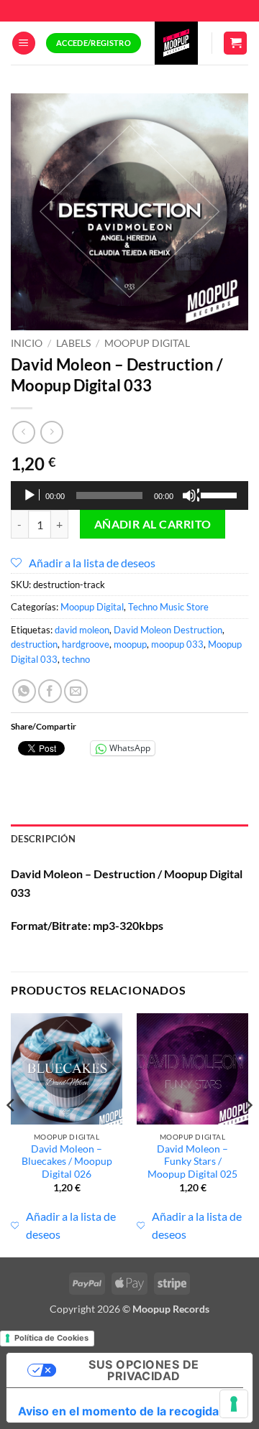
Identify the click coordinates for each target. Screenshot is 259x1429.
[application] (129, 495)
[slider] (221, 494)
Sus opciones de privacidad (143, 1370)
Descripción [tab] (43, 838)
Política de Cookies (51, 1338)
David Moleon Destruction (168, 630)
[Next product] (23, 432)
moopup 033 (177, 644)
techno (76, 659)
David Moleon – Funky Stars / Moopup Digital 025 (192, 1161)
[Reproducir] (31, 495)
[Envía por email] (76, 691)
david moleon (82, 630)
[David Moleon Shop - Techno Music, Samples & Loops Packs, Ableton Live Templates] (176, 43)
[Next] (247, 1134)
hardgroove (85, 644)
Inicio (26, 343)
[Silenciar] (190, 495)
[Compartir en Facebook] (50, 691)
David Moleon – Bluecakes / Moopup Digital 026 (67, 1161)
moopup (130, 644)
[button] (23, 43)
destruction (34, 644)
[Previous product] (51, 432)
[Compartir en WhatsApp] (24, 691)
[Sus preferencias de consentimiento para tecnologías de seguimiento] (233, 1404)
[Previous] (11, 1134)
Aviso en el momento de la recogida (118, 1411)
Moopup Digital (147, 343)
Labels (73, 343)
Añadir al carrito (153, 524)
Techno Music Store (168, 607)
